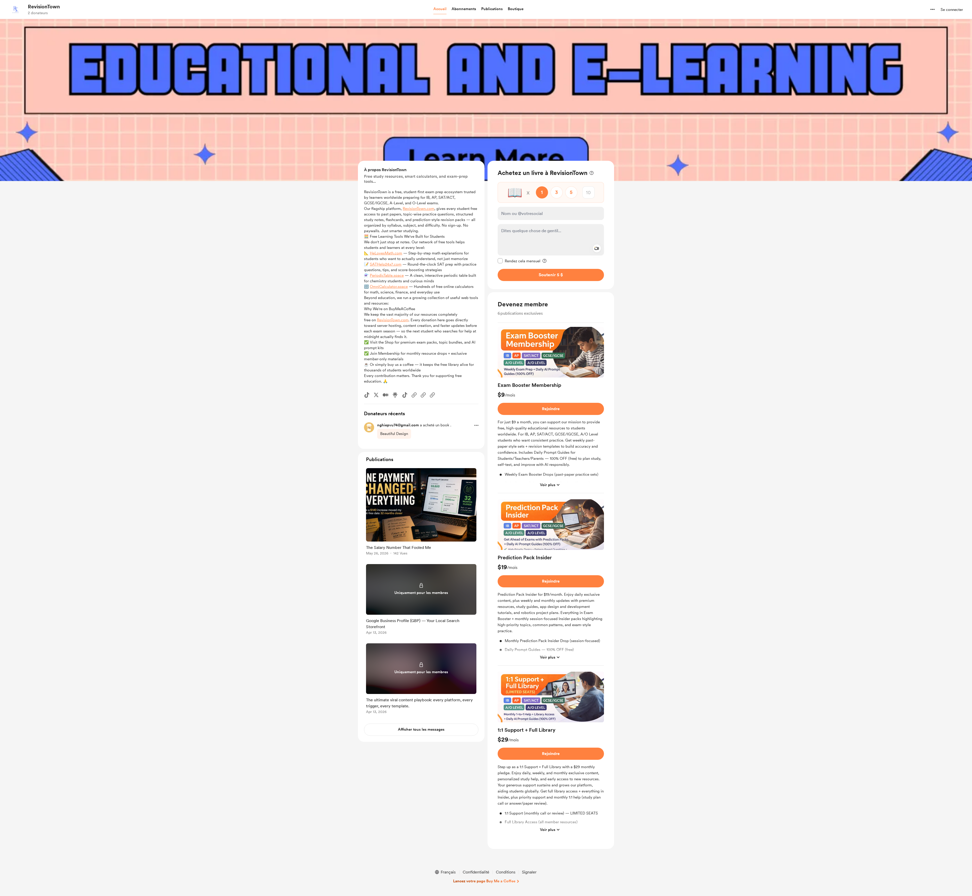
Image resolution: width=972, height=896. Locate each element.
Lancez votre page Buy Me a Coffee (484, 881)
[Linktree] (395, 395)
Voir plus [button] (547, 484)
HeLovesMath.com (386, 253)
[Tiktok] (367, 395)
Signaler (529, 872)
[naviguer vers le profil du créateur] (15, 9)
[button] (440, 9)
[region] (551, 225)
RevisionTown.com (418, 208)
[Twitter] (376, 394)
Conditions (505, 872)
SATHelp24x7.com (385, 264)
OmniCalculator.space (389, 286)
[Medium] (385, 395)
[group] (551, 410)
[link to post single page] (421, 512)
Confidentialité (476, 872)
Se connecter (952, 9)
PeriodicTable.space (387, 275)
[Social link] (414, 394)
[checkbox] (519, 260)
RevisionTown (44, 7)
